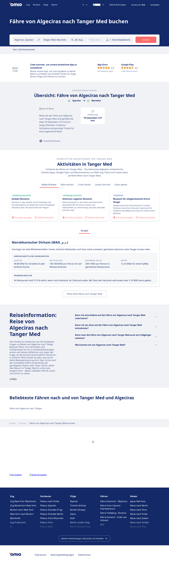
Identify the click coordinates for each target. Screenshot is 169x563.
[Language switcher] (98, 4)
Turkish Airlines (78, 505)
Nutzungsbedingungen (62, 554)
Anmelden (154, 5)
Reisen (133, 496)
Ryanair (74, 501)
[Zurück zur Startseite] (18, 5)
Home (13, 423)
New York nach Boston (22, 514)
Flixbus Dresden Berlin (51, 514)
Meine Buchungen (118, 5)
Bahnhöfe (15, 518)
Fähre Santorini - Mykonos (114, 501)
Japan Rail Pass (138, 501)
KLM (72, 518)
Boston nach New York (22, 509)
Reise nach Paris (138, 509)
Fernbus (36, 4)
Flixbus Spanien (48, 505)
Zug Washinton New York (23, 505)
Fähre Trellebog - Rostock (113, 512)
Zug (28, 4)
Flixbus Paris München (51, 518)
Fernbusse (45, 496)
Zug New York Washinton (23, 501)
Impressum (40, 554)
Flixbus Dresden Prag (51, 509)
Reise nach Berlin (139, 505)
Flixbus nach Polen (49, 501)
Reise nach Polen (139, 514)
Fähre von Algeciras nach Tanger (26, 408)
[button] (78, 40)
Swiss (73, 514)
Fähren (54, 4)
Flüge (45, 4)
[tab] (49, 184)
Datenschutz (84, 554)
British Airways (78, 509)
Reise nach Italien (139, 518)
